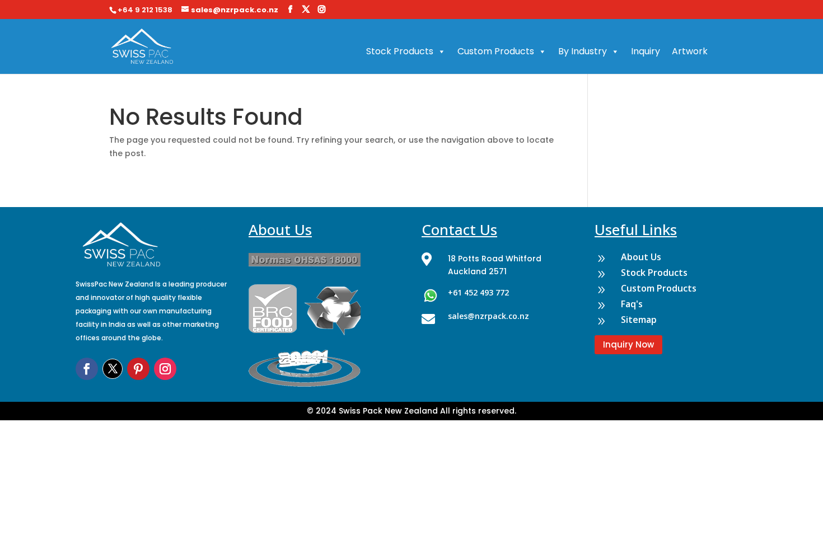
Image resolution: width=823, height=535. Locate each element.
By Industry (582, 51)
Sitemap (639, 319)
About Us (641, 257)
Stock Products (399, 51)
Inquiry (645, 51)
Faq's (632, 304)
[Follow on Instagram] (165, 369)
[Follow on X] (112, 369)
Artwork (690, 51)
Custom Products (495, 51)
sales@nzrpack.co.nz (488, 316)
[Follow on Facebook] (87, 369)
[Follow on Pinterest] (138, 369)
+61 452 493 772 (478, 292)
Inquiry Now (628, 344)
